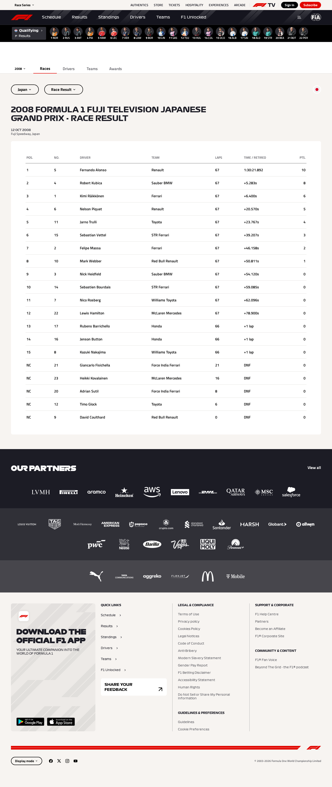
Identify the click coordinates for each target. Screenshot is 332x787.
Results (79, 17)
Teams (163, 17)
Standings (108, 17)
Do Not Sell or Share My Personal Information (204, 696)
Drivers (137, 17)
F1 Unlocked (193, 17)
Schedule (51, 17)
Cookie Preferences (193, 729)
